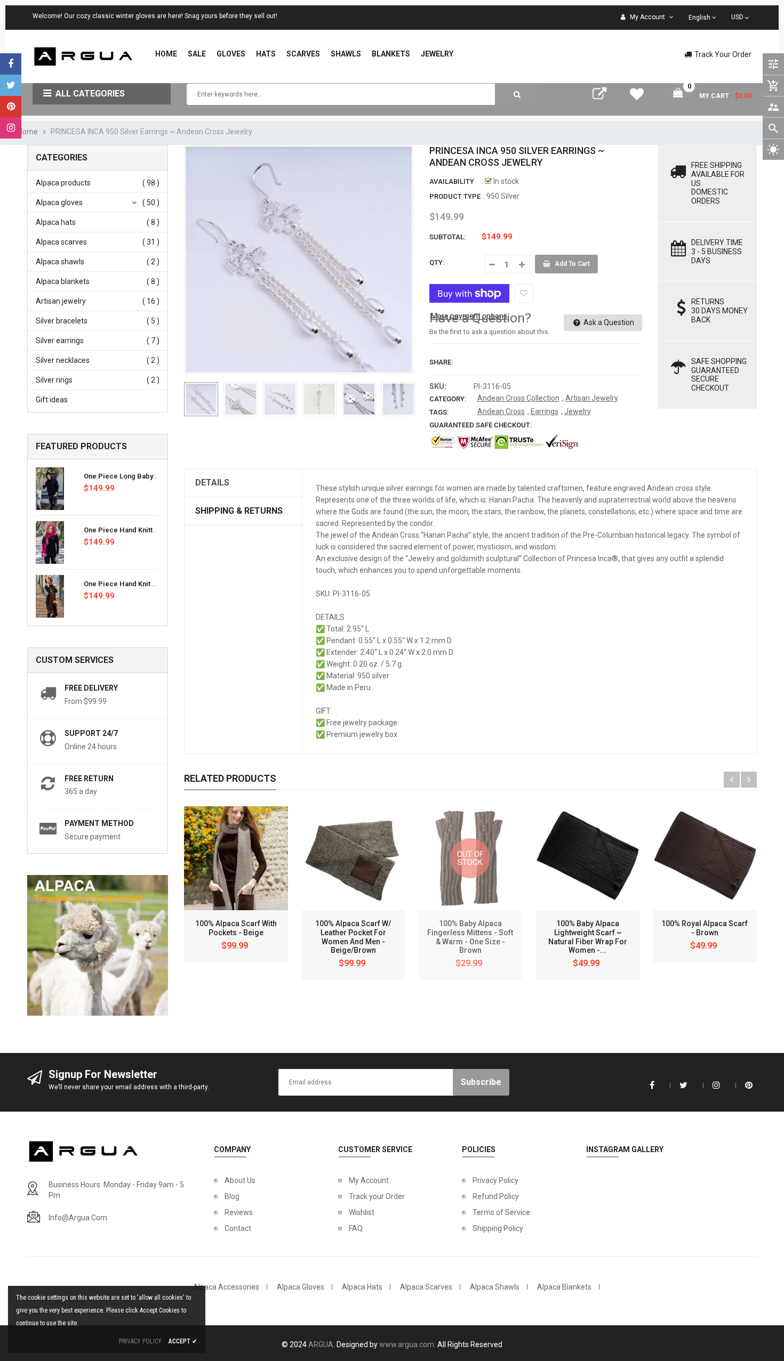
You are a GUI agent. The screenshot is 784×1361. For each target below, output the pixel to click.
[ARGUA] (86, 1150)
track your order (722, 54)
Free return (89, 778)
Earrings (544, 411)
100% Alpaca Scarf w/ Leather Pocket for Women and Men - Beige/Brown (353, 936)
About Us (240, 1180)
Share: (441, 362)
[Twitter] (10, 85)
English (700, 17)
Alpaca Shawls (494, 1287)
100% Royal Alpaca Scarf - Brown (704, 928)
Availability (451, 181)
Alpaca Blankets (564, 1287)
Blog (232, 1196)
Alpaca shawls (60, 261)
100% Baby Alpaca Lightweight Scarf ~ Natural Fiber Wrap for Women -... (587, 936)
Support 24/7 (91, 733)
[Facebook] (10, 64)
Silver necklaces (63, 360)
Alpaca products (63, 183)
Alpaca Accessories (226, 1287)
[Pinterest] (10, 106)
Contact (238, 1228)
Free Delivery (91, 688)
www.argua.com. (407, 1344)
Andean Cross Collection (518, 398)
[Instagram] (10, 128)
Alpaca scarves (61, 242)
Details (212, 482)
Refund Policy (496, 1196)
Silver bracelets (61, 321)
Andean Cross (501, 411)
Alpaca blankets (63, 281)
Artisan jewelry (61, 301)
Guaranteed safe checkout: (480, 425)
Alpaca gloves (59, 202)
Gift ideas (52, 399)
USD (741, 16)
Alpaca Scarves (426, 1287)
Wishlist (361, 1212)
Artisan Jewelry (591, 398)
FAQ (356, 1228)
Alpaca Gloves (300, 1287)
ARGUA (320, 1344)
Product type (455, 196)
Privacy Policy (495, 1180)
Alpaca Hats (362, 1287)
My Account (369, 1180)
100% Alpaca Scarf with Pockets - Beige (236, 928)
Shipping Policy (498, 1228)
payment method (99, 823)
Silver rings (54, 380)
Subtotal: (447, 237)
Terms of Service (501, 1212)
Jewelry (577, 411)
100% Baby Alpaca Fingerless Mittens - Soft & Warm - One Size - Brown (470, 936)
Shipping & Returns (239, 511)
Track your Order (377, 1196)
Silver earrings (60, 340)
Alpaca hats (56, 222)
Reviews (239, 1212)
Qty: (436, 262)
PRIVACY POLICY (140, 1341)
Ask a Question (608, 322)
